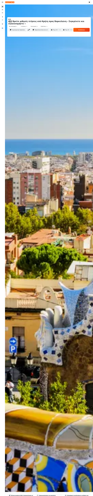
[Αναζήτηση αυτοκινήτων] (2, 12)
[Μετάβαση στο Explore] (2, 16)
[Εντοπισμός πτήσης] (2, 19)
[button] (2, 2)
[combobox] (13, 26)
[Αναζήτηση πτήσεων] (2, 6)
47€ (10, 21)
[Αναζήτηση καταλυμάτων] (2, 9)
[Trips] (2, 24)
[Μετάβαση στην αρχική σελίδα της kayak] (9, 2)
